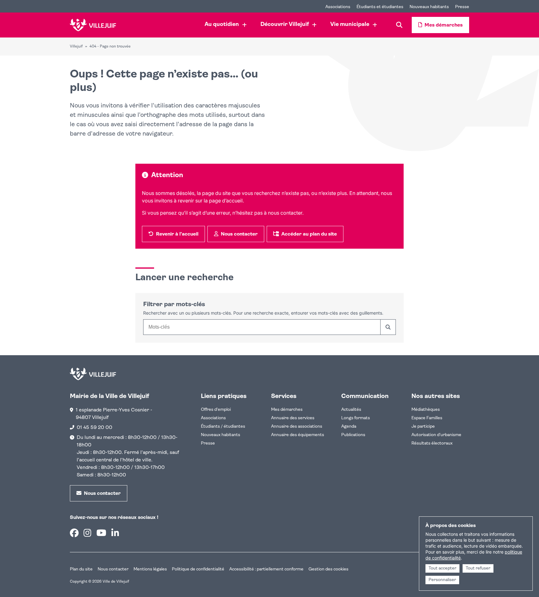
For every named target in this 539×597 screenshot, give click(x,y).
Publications (353, 435)
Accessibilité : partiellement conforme (266, 569)
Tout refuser (478, 568)
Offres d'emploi (216, 409)
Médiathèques (425, 409)
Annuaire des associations (296, 426)
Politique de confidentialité (198, 569)
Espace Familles (426, 418)
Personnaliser (442, 580)
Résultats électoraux (432, 443)
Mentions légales (150, 569)
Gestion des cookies (328, 569)
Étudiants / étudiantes (223, 426)
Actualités (351, 409)
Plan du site (81, 569)
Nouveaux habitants (220, 435)
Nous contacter (113, 569)
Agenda (348, 426)
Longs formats (355, 418)
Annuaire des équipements (297, 435)
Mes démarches (287, 409)
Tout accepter (442, 568)
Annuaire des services (292, 418)
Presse (208, 443)
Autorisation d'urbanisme (436, 435)
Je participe (423, 426)
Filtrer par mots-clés (174, 304)
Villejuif (76, 46)
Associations (213, 418)
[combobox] (261, 327)
